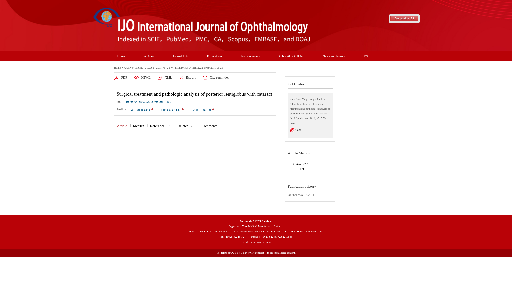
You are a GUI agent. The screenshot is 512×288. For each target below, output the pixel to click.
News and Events (334, 56)
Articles (149, 56)
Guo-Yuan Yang (140, 109)
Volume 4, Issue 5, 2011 (148, 67)
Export (191, 77)
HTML (146, 77)
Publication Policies (291, 56)
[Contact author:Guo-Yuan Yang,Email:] (152, 109)
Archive (128, 67)
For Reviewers (250, 56)
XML (168, 77)
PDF (124, 77)
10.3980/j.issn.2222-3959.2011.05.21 (149, 101)
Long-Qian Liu (170, 109)
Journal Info (180, 56)
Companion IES (404, 18)
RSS (367, 56)
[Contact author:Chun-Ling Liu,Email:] (213, 109)
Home (121, 56)
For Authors (214, 56)
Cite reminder (219, 77)
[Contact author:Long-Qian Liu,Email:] (183, 109)
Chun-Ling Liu (201, 109)
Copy (298, 129)
